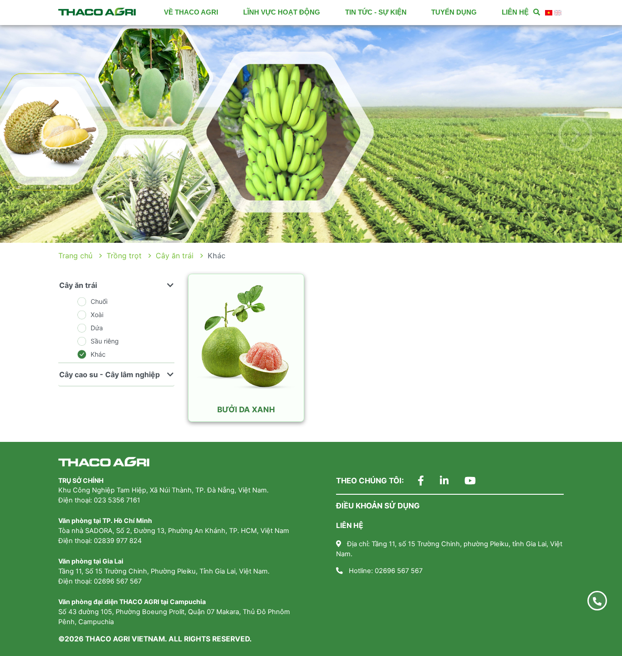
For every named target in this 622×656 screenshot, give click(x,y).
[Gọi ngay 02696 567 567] (597, 600)
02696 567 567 (399, 571)
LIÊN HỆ (515, 12)
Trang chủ (75, 255)
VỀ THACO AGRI (191, 12)
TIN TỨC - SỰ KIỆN (376, 12)
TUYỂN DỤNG (454, 12)
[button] (46, 134)
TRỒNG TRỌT (124, 255)
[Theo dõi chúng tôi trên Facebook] (414, 481)
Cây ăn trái (175, 255)
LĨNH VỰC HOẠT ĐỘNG (281, 12)
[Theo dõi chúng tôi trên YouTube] (463, 481)
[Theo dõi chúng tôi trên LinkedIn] (437, 481)
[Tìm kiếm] (536, 12)
